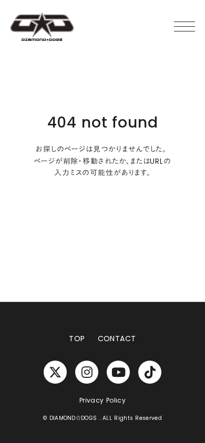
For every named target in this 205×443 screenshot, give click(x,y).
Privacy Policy (102, 400)
